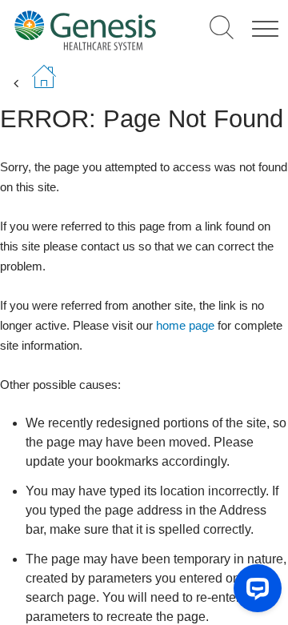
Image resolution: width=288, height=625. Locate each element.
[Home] (85, 30)
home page (185, 325)
